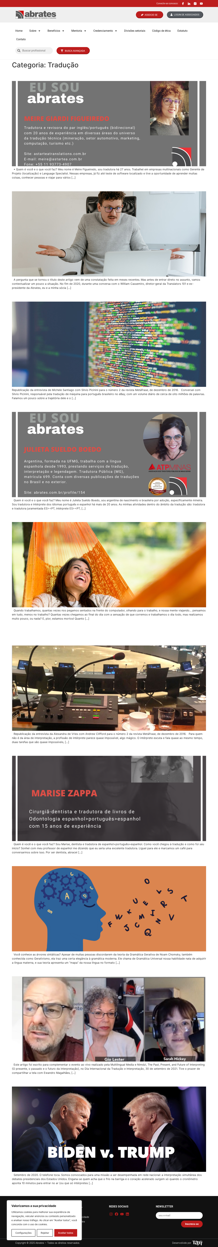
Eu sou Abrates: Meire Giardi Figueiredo (63, 75)
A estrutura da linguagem (44, 860)
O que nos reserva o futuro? (47, 970)
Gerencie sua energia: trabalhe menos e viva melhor (78, 516)
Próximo (199, 1190)
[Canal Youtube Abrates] (201, 3)
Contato (21, 39)
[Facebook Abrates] (183, 3)
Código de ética (161, 30)
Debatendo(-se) (32, 1080)
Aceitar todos (65, 1232)
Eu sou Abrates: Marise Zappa (50, 749)
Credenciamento (103, 30)
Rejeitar (45, 1232)
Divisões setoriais (134, 30)
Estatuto (182, 30)
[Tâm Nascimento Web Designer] (197, 1243)
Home (18, 30)
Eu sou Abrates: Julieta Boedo (50, 405)
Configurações (23, 1232)
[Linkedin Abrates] (189, 3)
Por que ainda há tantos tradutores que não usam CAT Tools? (90, 185)
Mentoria (76, 30)
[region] (44, 1220)
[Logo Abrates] (36, 15)
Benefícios (54, 30)
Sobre (32, 30)
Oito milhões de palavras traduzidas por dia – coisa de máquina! (94, 295)
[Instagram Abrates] (195, 3)
